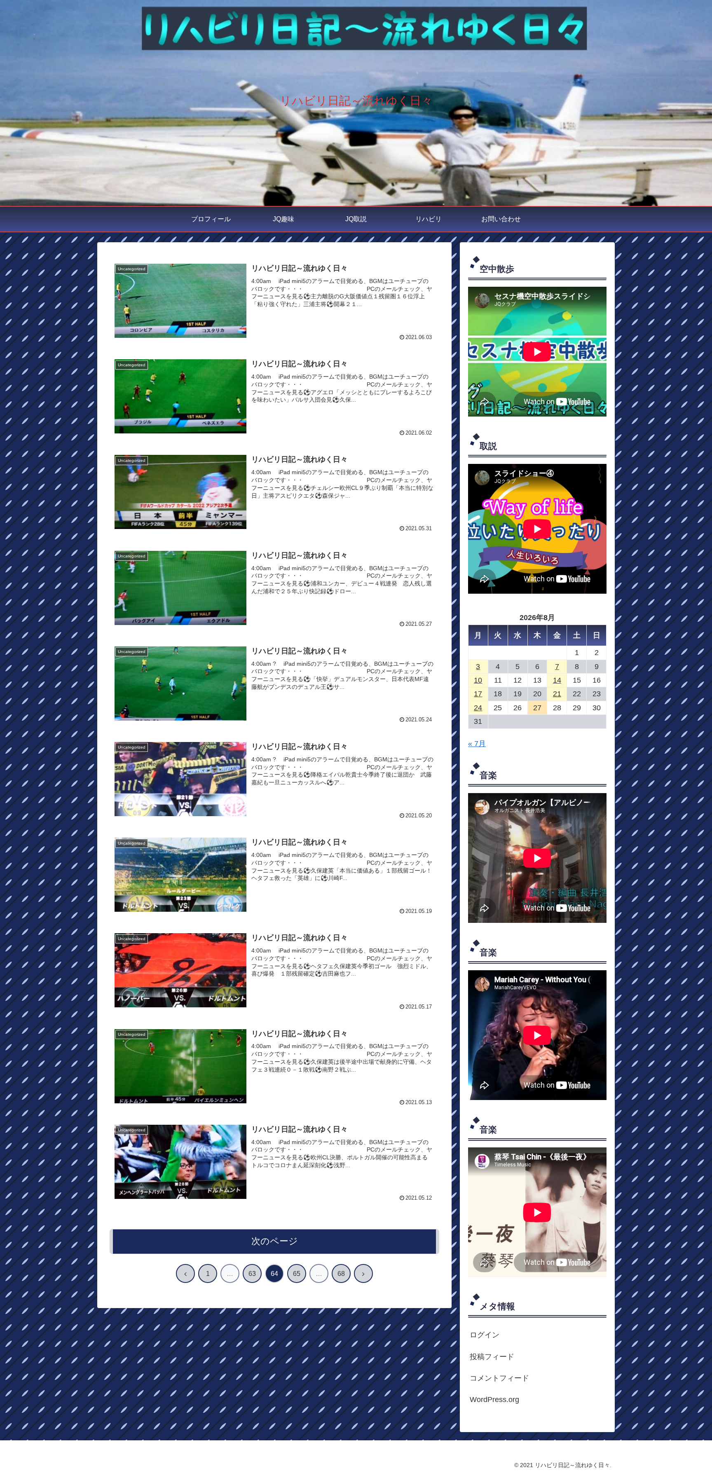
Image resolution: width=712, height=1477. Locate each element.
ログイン (484, 1335)
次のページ (274, 1241)
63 (252, 1273)
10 (478, 680)
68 (341, 1273)
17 (478, 694)
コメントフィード (499, 1378)
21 (557, 694)
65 (296, 1273)
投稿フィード (492, 1357)
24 (478, 708)
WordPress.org (494, 1399)
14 (557, 680)
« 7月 (477, 744)
